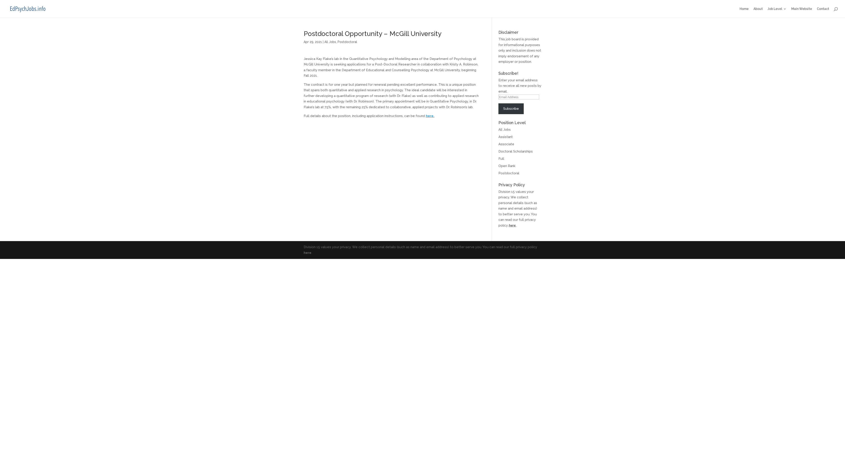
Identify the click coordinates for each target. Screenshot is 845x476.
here (512, 225)
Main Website (801, 9)
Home (744, 9)
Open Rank (506, 166)
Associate (506, 144)
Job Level (775, 9)
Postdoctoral (347, 42)
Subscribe (511, 109)
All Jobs (330, 42)
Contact (823, 9)
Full (501, 159)
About (758, 9)
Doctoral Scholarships (515, 151)
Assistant (505, 137)
